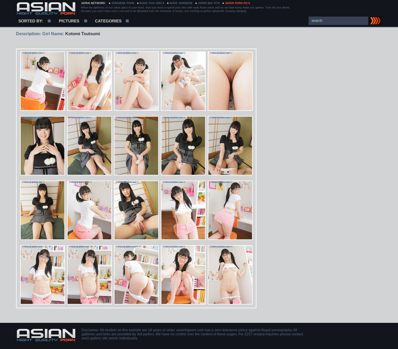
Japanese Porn (122, 3)
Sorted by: (30, 21)
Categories (108, 21)
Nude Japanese (181, 3)
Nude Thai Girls (152, 3)
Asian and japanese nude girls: (46, 8)
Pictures (69, 21)
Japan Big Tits (209, 3)
